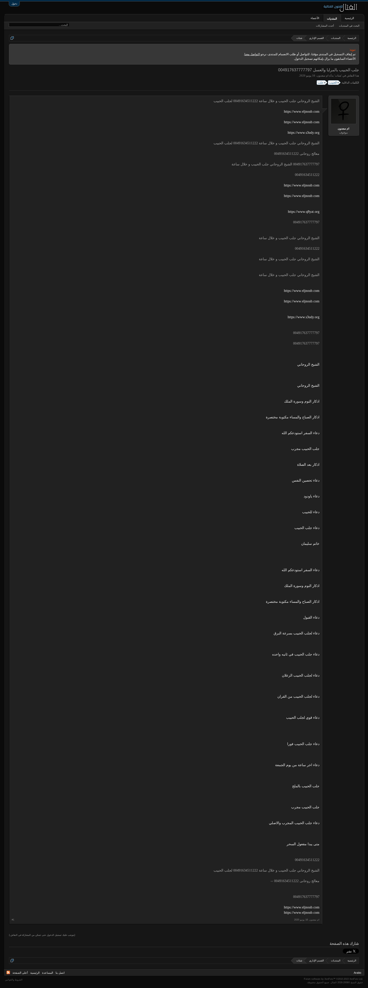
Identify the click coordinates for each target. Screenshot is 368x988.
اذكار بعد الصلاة (308, 465)
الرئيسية (349, 18)
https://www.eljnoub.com (301, 111)
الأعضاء (315, 18)
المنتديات (332, 18)
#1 (13, 919)
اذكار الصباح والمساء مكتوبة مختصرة (292, 417)
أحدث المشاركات (325, 25)
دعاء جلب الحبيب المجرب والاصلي (294, 823)
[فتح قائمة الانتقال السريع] (12, 38)
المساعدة (47, 972)
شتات (338, 75)
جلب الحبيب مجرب (305, 449)
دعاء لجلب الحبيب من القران (298, 696)
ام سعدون (322, 75)
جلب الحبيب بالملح (305, 786)
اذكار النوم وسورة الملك (301, 401)
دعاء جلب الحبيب (306, 528)
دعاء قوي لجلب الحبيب (302, 717)
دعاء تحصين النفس (305, 480)
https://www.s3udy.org (303, 133)
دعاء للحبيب (310, 512)
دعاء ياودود (311, 496)
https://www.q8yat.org (303, 212)
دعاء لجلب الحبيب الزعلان (300, 675)
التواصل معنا (252, 54)
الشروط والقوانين (14, 979)
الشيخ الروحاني (308, 364)
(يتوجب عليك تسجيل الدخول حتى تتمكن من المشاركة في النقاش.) (42, 935)
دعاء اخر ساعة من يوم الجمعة (297, 765)
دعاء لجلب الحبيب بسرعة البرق (296, 633)
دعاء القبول (311, 617)
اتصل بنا (60, 972)
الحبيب (333, 82)
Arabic (357, 972)
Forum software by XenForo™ (333, 979)
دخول (14, 3)
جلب (320, 82)
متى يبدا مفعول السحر (303, 844)
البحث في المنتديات (349, 25)
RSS (8, 972)
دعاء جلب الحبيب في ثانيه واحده (295, 654)
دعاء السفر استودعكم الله (300, 433)
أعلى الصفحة (20, 972)
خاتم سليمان (310, 544)
